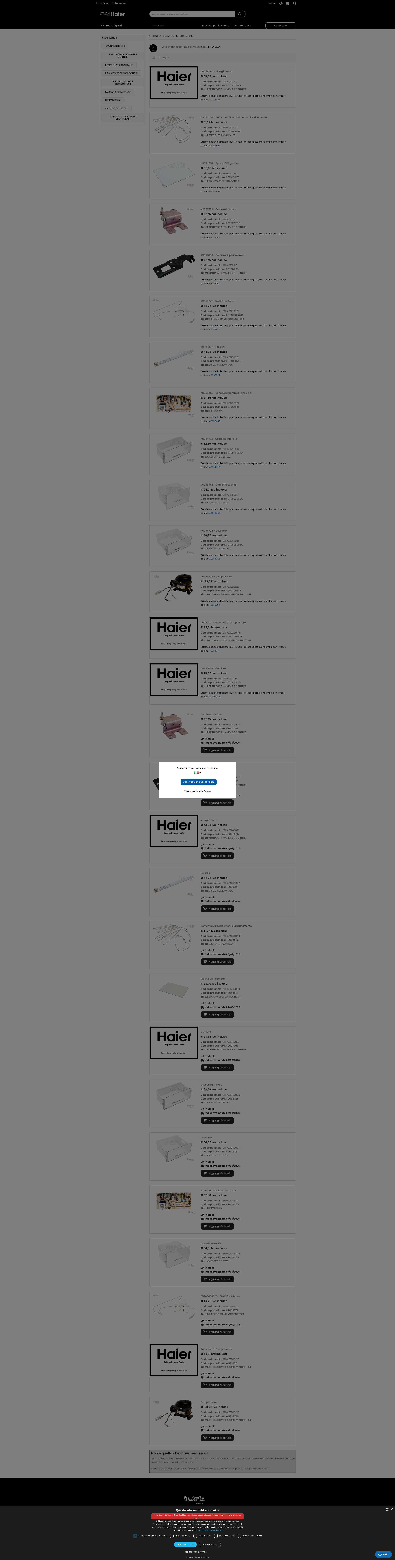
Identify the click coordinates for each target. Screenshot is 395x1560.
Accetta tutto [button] (185, 1544)
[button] (197, 1552)
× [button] (391, 1509)
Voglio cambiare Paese (197, 791)
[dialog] (197, 1533)
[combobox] (387, 1509)
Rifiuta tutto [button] (210, 1544)
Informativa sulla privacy (210, 1530)
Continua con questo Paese (198, 781)
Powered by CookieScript (197, 1557)
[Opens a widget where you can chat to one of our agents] (383, 1554)
